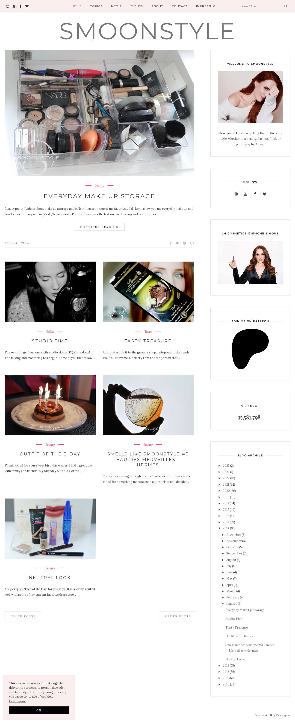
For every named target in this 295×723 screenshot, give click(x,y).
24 (27, 243)
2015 (226, 522)
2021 (226, 485)
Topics (96, 6)
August (231, 560)
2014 (226, 528)
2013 (226, 666)
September (234, 553)
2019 (226, 497)
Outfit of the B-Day (50, 454)
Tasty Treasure (148, 341)
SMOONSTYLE (147, 31)
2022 (226, 478)
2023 (226, 472)
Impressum (205, 6)
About (157, 6)
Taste (148, 332)
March (231, 591)
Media (116, 6)
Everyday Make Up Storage (99, 196)
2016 (226, 516)
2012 (226, 672)
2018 (226, 503)
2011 (226, 678)
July (228, 566)
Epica (50, 332)
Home (77, 6)
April (229, 585)
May (229, 578)
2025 (226, 466)
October (232, 547)
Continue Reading (99, 227)
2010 (226, 684)
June (229, 572)
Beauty (99, 185)
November (234, 541)
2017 (226, 510)
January (231, 604)
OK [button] (39, 710)
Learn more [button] (17, 701)
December (233, 535)
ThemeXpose (283, 715)
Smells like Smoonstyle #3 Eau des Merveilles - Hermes (148, 459)
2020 (226, 491)
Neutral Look (50, 577)
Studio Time (50, 341)
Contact (179, 6)
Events (136, 6)
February (232, 597)
